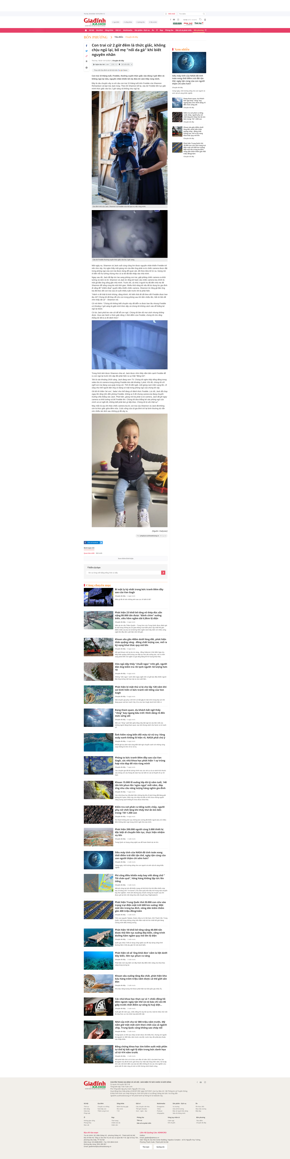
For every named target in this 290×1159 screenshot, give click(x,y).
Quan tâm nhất (89, 553)
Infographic (160, 1113)
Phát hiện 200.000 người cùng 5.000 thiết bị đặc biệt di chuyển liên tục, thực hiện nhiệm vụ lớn (140, 832)
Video (159, 1109)
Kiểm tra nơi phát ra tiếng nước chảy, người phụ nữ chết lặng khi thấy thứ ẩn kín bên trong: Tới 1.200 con (140, 809)
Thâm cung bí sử (103, 1111)
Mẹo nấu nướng (201, 1109)
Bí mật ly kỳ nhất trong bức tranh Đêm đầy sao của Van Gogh (139, 591)
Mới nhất (171, 14)
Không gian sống (89, 1120)
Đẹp (161, 30)
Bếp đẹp (198, 1111)
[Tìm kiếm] (204, 14)
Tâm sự (139, 1120)
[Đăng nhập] (205, 19)
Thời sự (86, 1106)
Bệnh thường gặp (122, 1106)
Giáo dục (87, 1111)
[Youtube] (174, 19)
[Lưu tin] (86, 62)
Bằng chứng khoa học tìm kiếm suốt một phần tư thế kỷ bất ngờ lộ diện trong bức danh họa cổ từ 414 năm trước (141, 1049)
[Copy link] (86, 56)
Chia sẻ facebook (93, 542)
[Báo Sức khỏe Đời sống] (177, 23)
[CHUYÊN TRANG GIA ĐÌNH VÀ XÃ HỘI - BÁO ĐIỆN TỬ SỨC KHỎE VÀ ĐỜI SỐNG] (95, 22)
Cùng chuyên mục (98, 585)
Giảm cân (114, 1125)
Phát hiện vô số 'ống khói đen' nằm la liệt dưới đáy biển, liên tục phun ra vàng (141, 954)
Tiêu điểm (119, 37)
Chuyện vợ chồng (103, 1106)
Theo (151, 536)
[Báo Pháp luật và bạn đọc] (188, 24)
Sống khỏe (109, 30)
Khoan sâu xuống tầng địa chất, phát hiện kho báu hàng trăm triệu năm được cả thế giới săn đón (141, 978)
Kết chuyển (171, 1123)
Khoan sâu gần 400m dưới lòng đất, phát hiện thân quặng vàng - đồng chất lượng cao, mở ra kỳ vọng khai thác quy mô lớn (141, 642)
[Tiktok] (178, 19)
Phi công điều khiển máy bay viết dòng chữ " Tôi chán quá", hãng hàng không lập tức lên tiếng (140, 878)
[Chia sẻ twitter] (86, 51)
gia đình (116, 22)
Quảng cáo (161, 1147)
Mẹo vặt (86, 1125)
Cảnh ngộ (171, 1120)
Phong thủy (87, 1123)
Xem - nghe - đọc (141, 1111)
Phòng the (169, 30)
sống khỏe (128, 22)
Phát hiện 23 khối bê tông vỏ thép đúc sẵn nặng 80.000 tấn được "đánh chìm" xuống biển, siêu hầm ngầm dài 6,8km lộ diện (138, 615)
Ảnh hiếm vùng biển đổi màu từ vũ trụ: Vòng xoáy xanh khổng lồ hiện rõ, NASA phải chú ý (140, 736)
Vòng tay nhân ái (174, 1117)
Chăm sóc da (115, 1123)
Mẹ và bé (154, 22)
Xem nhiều (182, 49)
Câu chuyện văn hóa (142, 1106)
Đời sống (87, 1109)
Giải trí (118, 30)
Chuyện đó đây (131, 37)
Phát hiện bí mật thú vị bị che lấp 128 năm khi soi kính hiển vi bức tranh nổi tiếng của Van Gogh (141, 689)
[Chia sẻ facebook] (86, 45)
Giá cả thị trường (178, 1109)
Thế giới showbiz (141, 1109)
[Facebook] (170, 19)
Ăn (153, 30)
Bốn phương (199, 30)
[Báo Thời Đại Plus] (199, 23)
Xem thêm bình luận (125, 558)
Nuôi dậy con (102, 1109)
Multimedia (127, 30)
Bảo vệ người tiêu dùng (180, 1111)
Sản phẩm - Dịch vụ (142, 30)
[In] (86, 68)
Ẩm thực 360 (200, 1106)
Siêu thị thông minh (179, 1113)
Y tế (118, 1111)
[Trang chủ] (86, 30)
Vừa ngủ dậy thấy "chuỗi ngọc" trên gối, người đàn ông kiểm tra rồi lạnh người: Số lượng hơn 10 (141, 666)
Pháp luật (87, 1113)
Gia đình (99, 30)
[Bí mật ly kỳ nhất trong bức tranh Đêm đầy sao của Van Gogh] (98, 597)
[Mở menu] (206, 30)
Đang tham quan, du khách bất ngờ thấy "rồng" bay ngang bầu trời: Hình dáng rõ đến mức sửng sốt (140, 713)
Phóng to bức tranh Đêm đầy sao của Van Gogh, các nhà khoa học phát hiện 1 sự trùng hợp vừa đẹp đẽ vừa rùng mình (140, 760)
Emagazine (160, 1106)
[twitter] (101, 542)
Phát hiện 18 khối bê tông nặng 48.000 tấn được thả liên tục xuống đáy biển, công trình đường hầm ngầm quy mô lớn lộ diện (140, 932)
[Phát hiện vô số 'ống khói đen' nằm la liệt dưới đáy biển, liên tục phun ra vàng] (98, 960)
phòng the (141, 22)
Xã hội (91, 30)
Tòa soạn (146, 1147)
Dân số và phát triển (184, 30)
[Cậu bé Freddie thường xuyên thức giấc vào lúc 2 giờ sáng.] (130, 234)
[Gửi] (163, 573)
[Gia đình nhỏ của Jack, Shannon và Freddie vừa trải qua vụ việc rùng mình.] (130, 148)
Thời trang (114, 1120)
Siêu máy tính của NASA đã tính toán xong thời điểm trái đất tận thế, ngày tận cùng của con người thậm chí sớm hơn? (140, 855)
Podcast (159, 1111)
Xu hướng (176, 1106)
